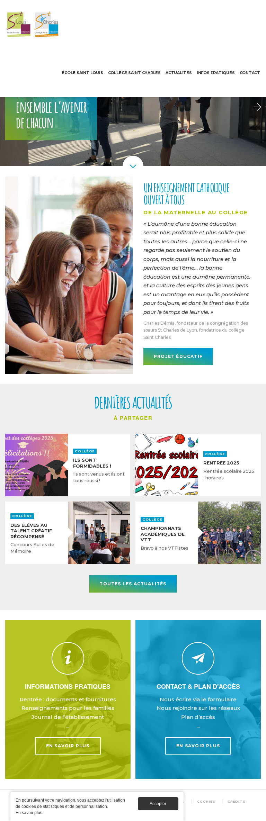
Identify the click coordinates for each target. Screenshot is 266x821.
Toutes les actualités (132, 583)
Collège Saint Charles (134, 72)
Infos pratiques (216, 72)
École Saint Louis (82, 72)
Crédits (237, 801)
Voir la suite (67, 465)
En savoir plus (68, 699)
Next (257, 107)
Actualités (179, 72)
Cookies (206, 801)
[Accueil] (33, 24)
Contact (250, 72)
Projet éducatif (178, 356)
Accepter (158, 803)
